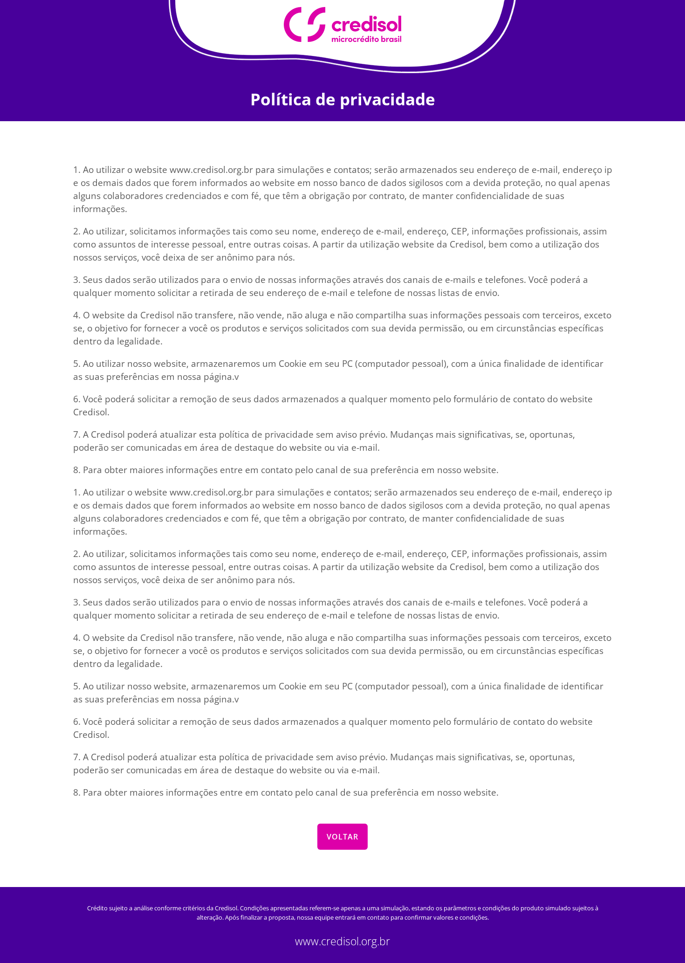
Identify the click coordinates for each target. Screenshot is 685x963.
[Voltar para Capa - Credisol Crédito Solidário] (342, 25)
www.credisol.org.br (342, 941)
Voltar (342, 837)
